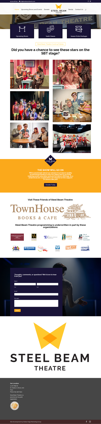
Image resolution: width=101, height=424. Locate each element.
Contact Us (79, 9)
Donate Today (50, 185)
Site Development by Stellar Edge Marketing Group (25, 422)
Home (17, 9)
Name (16, 281)
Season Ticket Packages (79, 36)
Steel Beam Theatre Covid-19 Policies (50, 44)
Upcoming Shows (22, 36)
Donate (46, 9)
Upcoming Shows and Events (31, 9)
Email (16, 291)
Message (17, 298)
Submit (17, 310)
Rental (70, 9)
